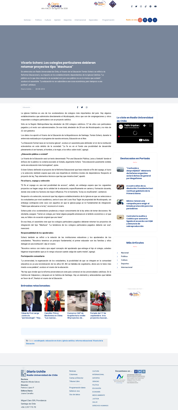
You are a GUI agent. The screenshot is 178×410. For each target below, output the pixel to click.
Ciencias (95, 381)
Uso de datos (74, 394)
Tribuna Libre (74, 381)
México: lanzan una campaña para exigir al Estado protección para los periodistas (139, 205)
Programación (108, 20)
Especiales (93, 20)
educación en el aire (53, 341)
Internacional (80, 20)
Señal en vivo (74, 391)
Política (38, 20)
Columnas (73, 374)
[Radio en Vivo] (140, 20)
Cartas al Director (76, 378)
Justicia (95, 399)
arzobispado (39, 341)
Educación (26, 107)
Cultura (48, 20)
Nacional (125, 253)
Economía (96, 392)
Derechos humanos (100, 405)
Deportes (68, 20)
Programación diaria (77, 388)
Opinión (57, 20)
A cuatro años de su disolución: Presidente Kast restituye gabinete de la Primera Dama (139, 190)
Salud (94, 402)
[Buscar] (150, 20)
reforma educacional (83, 341)
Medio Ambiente (98, 395)
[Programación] (145, 20)
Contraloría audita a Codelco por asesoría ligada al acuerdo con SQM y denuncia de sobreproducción (139, 221)
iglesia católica (68, 341)
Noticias (27, 20)
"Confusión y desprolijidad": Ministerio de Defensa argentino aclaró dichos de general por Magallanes (138, 173)
